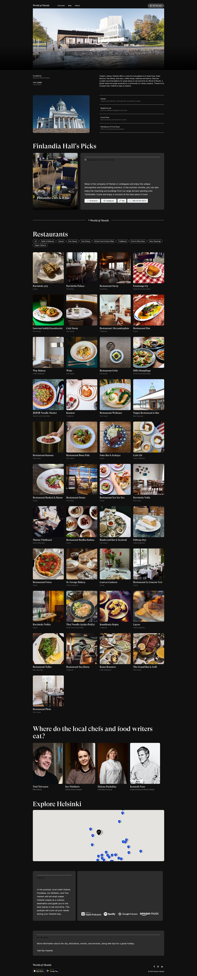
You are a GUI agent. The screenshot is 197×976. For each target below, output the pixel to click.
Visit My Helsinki (45, 951)
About (77, 6)
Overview (61, 6)
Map (70, 6)
